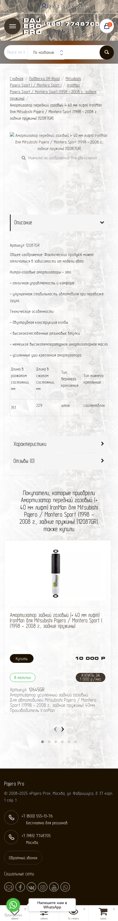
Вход (52, 6)
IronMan (73, 85)
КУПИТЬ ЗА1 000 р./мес (91, 677)
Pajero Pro (32, 26)
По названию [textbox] (43, 52)
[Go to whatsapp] (13, 905)
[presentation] (55, 728)
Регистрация (74, 6)
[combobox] (45, 52)
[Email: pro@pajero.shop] (9, 887)
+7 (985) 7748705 (67, 24)
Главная (16, 78)
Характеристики (29, 444)
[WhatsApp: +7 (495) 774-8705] (65, 887)
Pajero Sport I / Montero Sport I (35, 85)
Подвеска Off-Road (44, 78)
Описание (23, 222)
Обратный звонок (23, 857)
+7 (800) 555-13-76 (37, 816)
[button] (42, 742)
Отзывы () (24, 461)
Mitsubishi (73, 78)
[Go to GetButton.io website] (13, 915)
